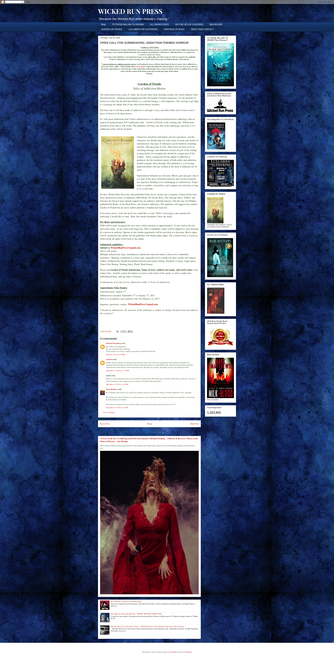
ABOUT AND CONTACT (202, 29)
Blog (103, 24)
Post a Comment (109, 412)
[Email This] (121, 331)
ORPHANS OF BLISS (174, 29)
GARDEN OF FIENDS (111, 29)
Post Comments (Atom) (154, 432)
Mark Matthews (112, 389)
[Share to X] (126, 331)
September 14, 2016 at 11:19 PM (117, 370)
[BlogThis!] (124, 331)
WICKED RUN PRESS (130, 11)
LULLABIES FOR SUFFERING (143, 29)
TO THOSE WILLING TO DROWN (128, 24)
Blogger (189, 652)
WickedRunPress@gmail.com (126, 247)
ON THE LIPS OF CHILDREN (189, 24)
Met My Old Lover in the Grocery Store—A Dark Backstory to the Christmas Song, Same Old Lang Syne (147, 626)
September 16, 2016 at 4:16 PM (117, 407)
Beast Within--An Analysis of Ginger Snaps (126, 601)
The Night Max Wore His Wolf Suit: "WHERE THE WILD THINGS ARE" (136, 614)
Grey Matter (141, 66)
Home (149, 423)
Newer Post (104, 423)
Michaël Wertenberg (113, 343)
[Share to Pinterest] (131, 331)
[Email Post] (117, 331)
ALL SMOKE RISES (159, 24)
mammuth (173, 652)
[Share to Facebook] (129, 331)
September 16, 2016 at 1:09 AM (117, 384)
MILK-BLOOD (216, 24)
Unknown (109, 359)
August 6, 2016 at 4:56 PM (115, 354)
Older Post (194, 423)
